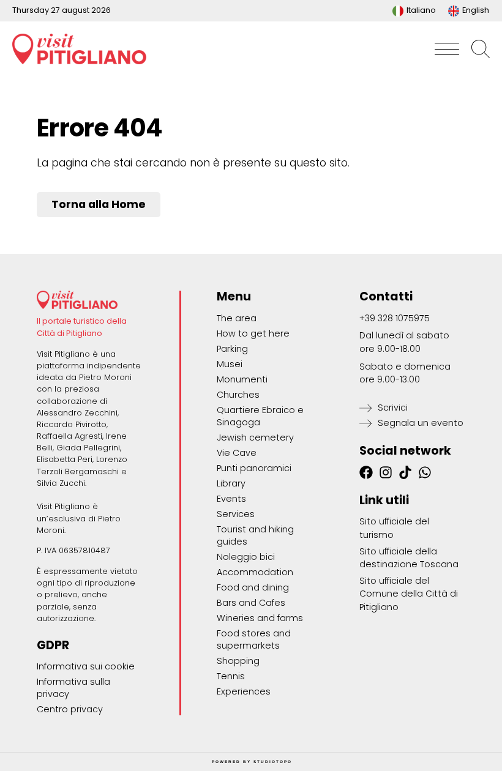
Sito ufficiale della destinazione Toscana (409, 558)
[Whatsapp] (425, 472)
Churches (238, 395)
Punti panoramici (254, 468)
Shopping (238, 661)
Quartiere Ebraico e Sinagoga (260, 416)
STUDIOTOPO (272, 761)
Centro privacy (70, 709)
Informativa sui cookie (86, 666)
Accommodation (255, 572)
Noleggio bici (246, 557)
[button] (447, 49)
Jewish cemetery (255, 437)
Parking (232, 349)
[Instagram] (385, 472)
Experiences (244, 691)
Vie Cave (237, 453)
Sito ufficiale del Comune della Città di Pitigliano (408, 594)
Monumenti (242, 379)
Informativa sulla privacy (73, 688)
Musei (229, 364)
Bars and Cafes (251, 603)
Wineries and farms (260, 618)
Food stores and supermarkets (254, 639)
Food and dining (253, 587)
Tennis (231, 676)
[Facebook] (366, 472)
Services (236, 514)
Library (231, 483)
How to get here (253, 333)
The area (237, 318)
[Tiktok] (405, 472)
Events (231, 499)
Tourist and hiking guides (255, 535)
